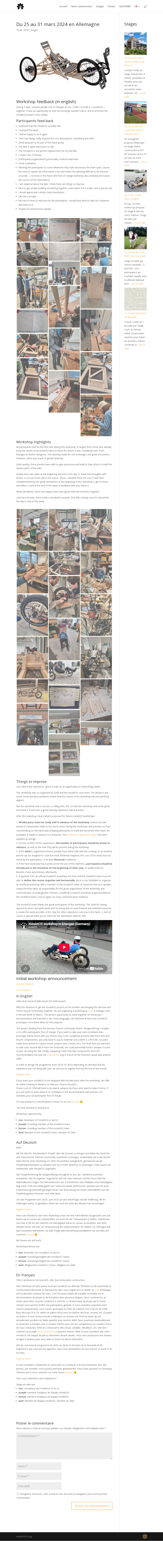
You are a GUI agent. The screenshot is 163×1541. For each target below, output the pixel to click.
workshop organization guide (82, 834)
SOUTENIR (125, 6)
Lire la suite (140, 222)
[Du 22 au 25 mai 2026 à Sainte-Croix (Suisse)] (135, 44)
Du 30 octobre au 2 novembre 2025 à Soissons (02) (134, 130)
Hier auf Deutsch (25, 983)
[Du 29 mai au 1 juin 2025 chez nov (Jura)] (135, 238)
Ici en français (23, 989)
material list (53, 1054)
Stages (100, 6)
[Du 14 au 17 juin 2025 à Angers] (135, 181)
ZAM (90, 1010)
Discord (75, 1101)
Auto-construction (81, 6)
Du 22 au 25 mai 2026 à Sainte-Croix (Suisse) (134, 61)
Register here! (23, 1074)
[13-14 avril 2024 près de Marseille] (135, 299)
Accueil (63, 6)
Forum (111, 6)
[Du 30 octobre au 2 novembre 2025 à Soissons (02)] (135, 113)
